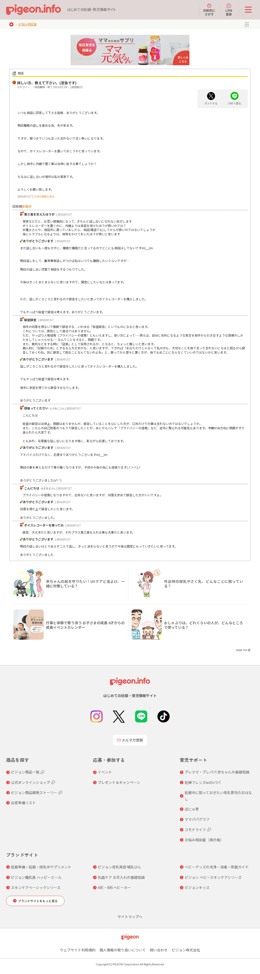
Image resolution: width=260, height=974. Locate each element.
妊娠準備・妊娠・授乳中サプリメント (41, 866)
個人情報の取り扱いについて (123, 949)
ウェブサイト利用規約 (77, 949)
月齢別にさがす (209, 12)
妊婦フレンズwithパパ (203, 782)
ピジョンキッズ (197, 887)
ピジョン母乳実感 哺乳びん (119, 866)
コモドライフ (195, 829)
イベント (105, 771)
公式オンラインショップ (30, 782)
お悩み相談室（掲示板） (204, 839)
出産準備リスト (23, 802)
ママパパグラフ (197, 819)
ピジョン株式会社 (186, 949)
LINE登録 (228, 12)
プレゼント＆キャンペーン (119, 782)
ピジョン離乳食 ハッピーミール (36, 877)
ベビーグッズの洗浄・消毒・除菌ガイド (217, 866)
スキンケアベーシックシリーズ (35, 887)
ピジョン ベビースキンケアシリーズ (213, 877)
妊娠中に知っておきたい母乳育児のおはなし (218, 795)
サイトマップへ (130, 916)
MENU (247, 24)
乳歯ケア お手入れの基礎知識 (121, 877)
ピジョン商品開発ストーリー (34, 792)
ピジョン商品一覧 (25, 771)
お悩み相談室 (27, 24)
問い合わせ (159, 949)
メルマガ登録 (132, 739)
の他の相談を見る (44, 196)
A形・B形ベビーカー (114, 887)
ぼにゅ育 (192, 809)
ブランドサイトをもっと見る (38, 901)
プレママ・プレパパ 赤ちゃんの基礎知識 (217, 771)
